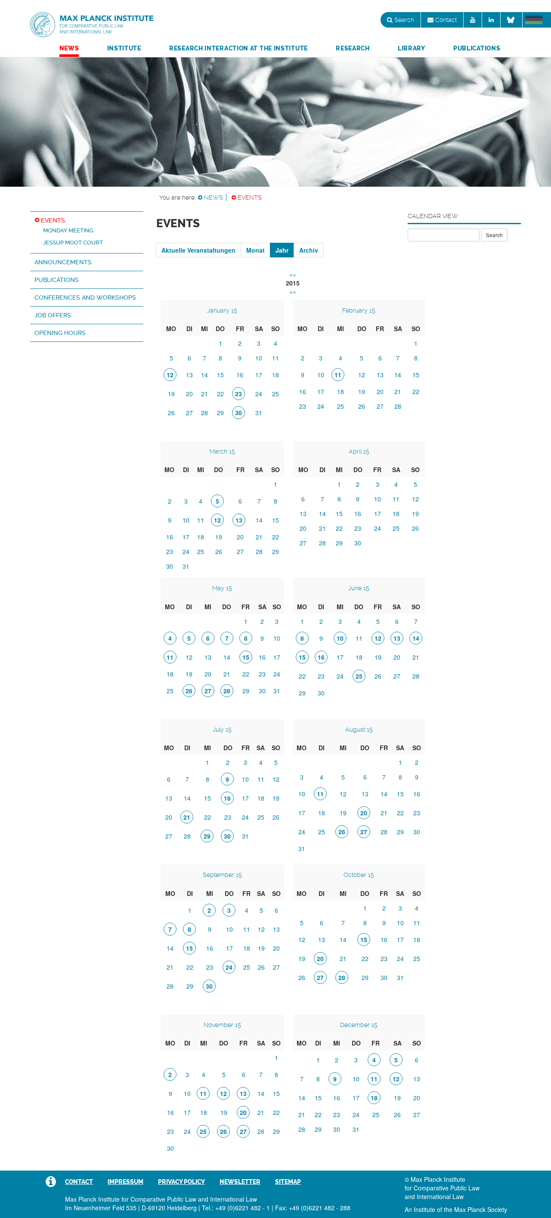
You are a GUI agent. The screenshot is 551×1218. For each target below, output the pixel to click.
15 (220, 374)
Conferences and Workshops (85, 297)
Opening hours (60, 332)
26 (171, 412)
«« (292, 274)
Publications (476, 48)
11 (275, 358)
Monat (255, 250)
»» (292, 291)
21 (204, 393)
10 (258, 358)
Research (353, 48)
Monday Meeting (68, 230)
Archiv (308, 250)
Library (411, 48)
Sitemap (288, 1181)
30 (169, 566)
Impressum (125, 1181)
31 (258, 412)
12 (361, 374)
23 (302, 406)
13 (189, 374)
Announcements (63, 262)
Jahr (282, 250)
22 (220, 393)
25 (275, 393)
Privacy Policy (181, 1181)
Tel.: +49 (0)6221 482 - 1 (236, 1207)
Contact (445, 19)
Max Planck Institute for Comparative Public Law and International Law (91, 25)
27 (189, 412)
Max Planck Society (480, 1209)
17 (258, 374)
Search (403, 19)
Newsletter (240, 1181)
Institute (124, 48)
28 (204, 412)
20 (189, 393)
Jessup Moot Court (73, 242)
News (69, 48)
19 (171, 393)
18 (275, 374)
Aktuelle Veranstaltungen (198, 250)
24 (258, 393)
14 (204, 374)
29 (220, 412)
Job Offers (52, 315)
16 (239, 374)
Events (250, 197)
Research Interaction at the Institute (238, 48)
